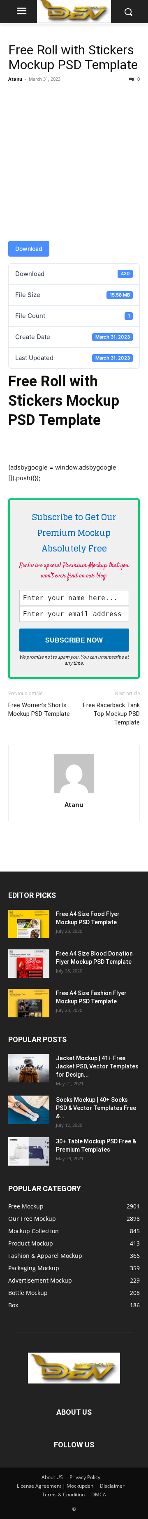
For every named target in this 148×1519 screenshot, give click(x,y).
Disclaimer (112, 1485)
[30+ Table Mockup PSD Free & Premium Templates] (28, 1151)
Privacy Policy (84, 1477)
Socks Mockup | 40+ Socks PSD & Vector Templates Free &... (96, 1107)
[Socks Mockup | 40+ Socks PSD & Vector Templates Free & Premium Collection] (28, 1110)
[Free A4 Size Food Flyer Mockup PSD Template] (28, 924)
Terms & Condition (63, 1494)
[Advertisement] (74, 163)
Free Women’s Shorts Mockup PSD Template (39, 709)
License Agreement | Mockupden (55, 1485)
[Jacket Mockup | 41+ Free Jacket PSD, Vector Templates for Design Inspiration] (28, 1068)
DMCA (98, 1494)
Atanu (15, 79)
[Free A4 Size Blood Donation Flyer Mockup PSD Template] (28, 963)
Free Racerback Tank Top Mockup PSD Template (111, 713)
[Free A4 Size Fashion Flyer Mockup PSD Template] (28, 1003)
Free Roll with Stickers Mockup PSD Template (73, 57)
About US (52, 1477)
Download (28, 248)
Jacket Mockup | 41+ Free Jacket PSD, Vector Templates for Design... (97, 1066)
